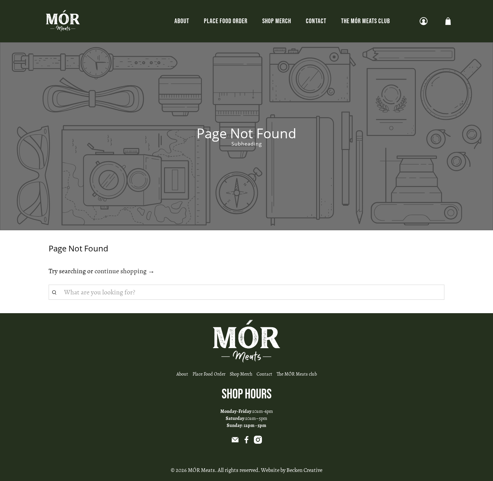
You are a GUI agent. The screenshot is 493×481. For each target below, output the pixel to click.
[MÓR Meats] (63, 21)
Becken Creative (304, 470)
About (181, 21)
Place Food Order (226, 21)
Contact (316, 21)
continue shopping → (125, 271)
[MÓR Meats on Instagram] (258, 442)
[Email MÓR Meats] (235, 442)
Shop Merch (276, 21)
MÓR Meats (201, 470)
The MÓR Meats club (365, 21)
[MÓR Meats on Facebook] (246, 442)
